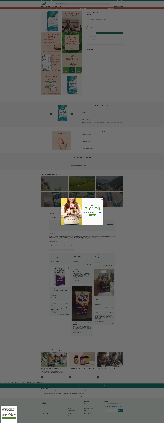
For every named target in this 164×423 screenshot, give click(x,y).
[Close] (16, 407)
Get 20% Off (93, 215)
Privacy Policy (4, 416)
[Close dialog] (102, 199)
